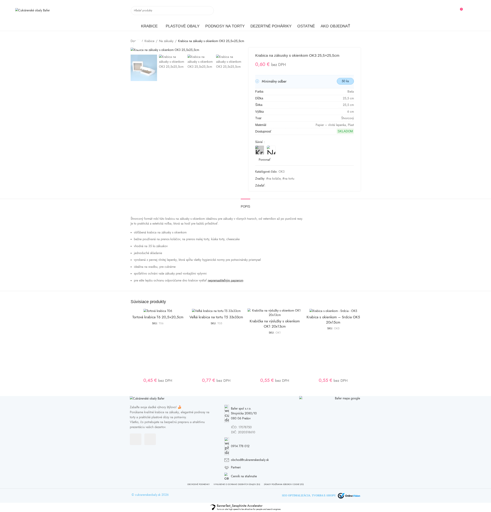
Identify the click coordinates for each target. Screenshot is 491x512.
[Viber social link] (295, 185)
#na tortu (288, 179)
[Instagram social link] (473, 10)
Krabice (149, 41)
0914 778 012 (240, 446)
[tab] (245, 204)
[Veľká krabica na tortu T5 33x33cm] (216, 310)
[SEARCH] (209, 10)
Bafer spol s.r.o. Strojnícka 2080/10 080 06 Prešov (244, 413)
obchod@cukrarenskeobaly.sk (250, 460)
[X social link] (272, 185)
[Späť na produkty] (353, 41)
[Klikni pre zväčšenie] (138, 45)
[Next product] (358, 41)
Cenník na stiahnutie (244, 476)
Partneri (236, 467)
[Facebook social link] (468, 10)
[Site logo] (32, 10)
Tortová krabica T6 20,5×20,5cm (157, 317)
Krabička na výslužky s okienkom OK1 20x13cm (275, 324)
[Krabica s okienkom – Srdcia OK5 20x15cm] (333, 310)
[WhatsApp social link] (291, 185)
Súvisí (259, 142)
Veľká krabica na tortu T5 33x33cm (216, 317)
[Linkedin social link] (286, 185)
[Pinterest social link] (281, 185)
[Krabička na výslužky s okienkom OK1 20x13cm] (275, 312)
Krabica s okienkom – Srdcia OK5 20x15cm (333, 319)
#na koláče (273, 179)
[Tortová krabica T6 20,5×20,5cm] (158, 310)
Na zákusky (166, 41)
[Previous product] (349, 41)
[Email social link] (277, 185)
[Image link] (147, 398)
